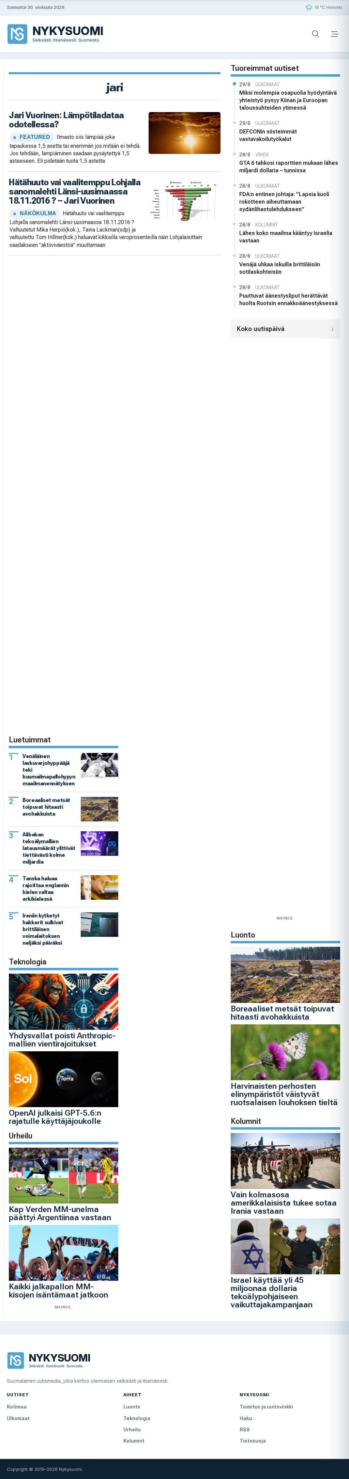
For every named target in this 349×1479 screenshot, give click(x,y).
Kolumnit (134, 1441)
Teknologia (136, 1418)
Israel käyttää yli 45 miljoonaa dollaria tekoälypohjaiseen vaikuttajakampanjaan (272, 1292)
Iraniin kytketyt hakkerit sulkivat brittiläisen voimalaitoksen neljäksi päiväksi (42, 929)
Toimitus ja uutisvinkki (266, 1407)
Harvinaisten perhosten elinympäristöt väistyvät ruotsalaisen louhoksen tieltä (284, 1094)
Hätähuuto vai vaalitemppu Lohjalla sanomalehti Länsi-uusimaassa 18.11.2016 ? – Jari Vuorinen (74, 191)
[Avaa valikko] (334, 34)
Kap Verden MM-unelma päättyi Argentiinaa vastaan (60, 1213)
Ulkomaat (18, 1418)
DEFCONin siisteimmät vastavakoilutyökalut (268, 135)
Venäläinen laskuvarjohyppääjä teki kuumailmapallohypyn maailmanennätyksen (48, 770)
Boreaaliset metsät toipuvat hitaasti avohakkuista (282, 1013)
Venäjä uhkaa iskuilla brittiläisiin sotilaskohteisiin (279, 268)
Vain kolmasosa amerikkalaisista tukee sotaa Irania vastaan (284, 1203)
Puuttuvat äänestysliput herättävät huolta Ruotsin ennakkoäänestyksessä (288, 299)
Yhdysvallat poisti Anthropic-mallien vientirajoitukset (62, 1040)
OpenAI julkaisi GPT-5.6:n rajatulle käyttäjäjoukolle (55, 1117)
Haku (246, 1418)
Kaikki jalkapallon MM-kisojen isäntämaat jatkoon (58, 1291)
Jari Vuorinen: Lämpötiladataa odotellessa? (66, 119)
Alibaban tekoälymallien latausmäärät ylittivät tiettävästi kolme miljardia (48, 848)
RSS (245, 1429)
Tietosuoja (253, 1441)
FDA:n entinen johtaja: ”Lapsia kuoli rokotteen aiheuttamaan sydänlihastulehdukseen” (284, 202)
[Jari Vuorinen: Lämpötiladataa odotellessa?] (185, 132)
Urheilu (132, 1429)
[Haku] (315, 34)
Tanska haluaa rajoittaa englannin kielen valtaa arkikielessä (45, 888)
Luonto (131, 1407)
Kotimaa (17, 1407)
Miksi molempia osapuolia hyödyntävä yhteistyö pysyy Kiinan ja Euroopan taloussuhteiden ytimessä (288, 100)
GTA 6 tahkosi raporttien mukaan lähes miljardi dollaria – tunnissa (288, 167)
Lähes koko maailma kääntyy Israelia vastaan (285, 237)
